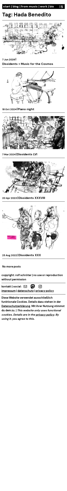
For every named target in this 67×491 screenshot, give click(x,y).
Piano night (26, 109)
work (43, 6)
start (6, 6)
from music (29, 6)
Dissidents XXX (30, 255)
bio (52, 6)
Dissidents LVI (27, 154)
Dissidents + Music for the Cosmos (27, 64)
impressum (8, 290)
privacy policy (45, 290)
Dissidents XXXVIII (31, 198)
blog (16, 6)
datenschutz (25, 290)
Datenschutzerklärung (15, 306)
